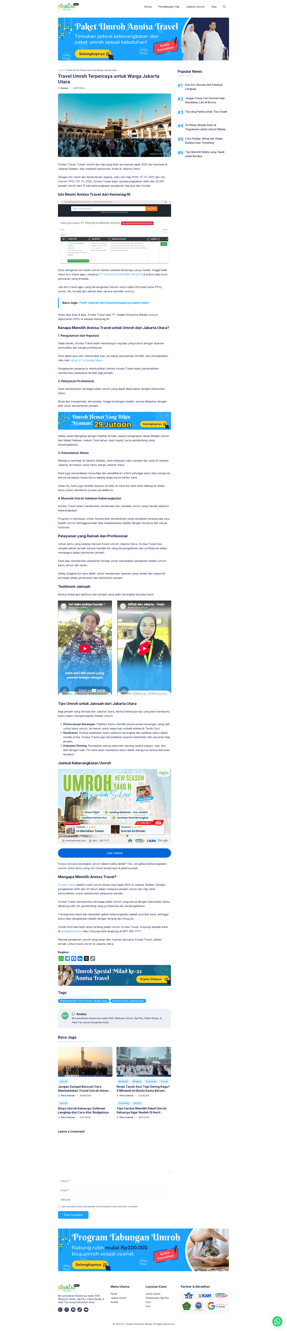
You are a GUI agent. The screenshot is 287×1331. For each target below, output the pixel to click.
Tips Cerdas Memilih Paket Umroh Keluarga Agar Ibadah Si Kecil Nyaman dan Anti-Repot (142, 1112)
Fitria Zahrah (68, 1095)
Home (148, 6)
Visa (213, 6)
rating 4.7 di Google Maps (86, 360)
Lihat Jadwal (114, 853)
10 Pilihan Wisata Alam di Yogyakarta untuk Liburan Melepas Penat (206, 129)
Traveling (151, 1081)
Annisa (64, 88)
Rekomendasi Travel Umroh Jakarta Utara (84, 1000)
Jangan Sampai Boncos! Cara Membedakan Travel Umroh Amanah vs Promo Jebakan (85, 1090)
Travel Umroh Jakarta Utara (129, 1000)
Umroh (63, 1081)
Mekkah (137, 1081)
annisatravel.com (71, 931)
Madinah (123, 1081)
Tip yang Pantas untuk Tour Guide (206, 111)
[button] (224, 6)
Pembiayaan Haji (168, 6)
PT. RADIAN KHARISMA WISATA (120, 274)
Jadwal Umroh (195, 6)
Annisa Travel (66, 884)
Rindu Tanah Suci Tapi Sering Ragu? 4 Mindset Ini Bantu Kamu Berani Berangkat (143, 1090)
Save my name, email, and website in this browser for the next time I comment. (99, 1206)
